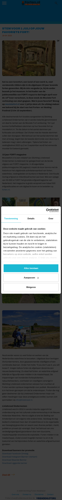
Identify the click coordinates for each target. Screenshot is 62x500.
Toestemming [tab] (11, 218)
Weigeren (31, 287)
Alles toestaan (31, 268)
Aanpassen (29, 277)
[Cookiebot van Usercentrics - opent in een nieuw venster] (46, 210)
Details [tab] (31, 218)
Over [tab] (50, 218)
